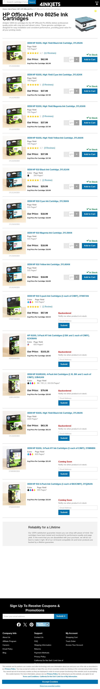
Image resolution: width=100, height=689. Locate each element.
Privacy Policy (40, 657)
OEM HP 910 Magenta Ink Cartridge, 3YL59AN (49, 233)
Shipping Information (42, 645)
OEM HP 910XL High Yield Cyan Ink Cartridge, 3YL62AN (54, 75)
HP (18, 9)
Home (5, 9)
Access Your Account (74, 645)
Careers (6, 645)
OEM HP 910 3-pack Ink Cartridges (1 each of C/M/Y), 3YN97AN (58, 296)
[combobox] (19, 2)
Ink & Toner (12, 9)
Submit (63, 325)
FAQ (36, 641)
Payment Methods (41, 653)
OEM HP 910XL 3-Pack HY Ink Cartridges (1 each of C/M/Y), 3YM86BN (61, 448)
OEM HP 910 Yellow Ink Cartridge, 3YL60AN (48, 264)
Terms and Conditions (31, 677)
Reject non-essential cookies (50, 686)
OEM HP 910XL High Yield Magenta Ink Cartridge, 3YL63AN (56, 106)
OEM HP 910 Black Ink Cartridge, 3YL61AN (48, 169)
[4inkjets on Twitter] (25, 625)
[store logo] (50, 4)
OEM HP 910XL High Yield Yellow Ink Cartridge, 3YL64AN (55, 138)
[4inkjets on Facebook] (19, 625)
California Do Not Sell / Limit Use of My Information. (58, 677)
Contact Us (38, 637)
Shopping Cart (72, 637)
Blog (4, 653)
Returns (37, 649)
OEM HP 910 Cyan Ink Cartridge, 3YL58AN (48, 201)
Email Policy (7, 649)
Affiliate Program (9, 641)
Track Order (71, 641)
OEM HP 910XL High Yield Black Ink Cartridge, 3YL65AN (55, 43)
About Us (6, 637)
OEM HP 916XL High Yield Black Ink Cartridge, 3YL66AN (55, 413)
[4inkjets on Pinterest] (31, 625)
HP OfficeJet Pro (27, 9)
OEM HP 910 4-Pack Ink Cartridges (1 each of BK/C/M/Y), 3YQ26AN (60, 484)
